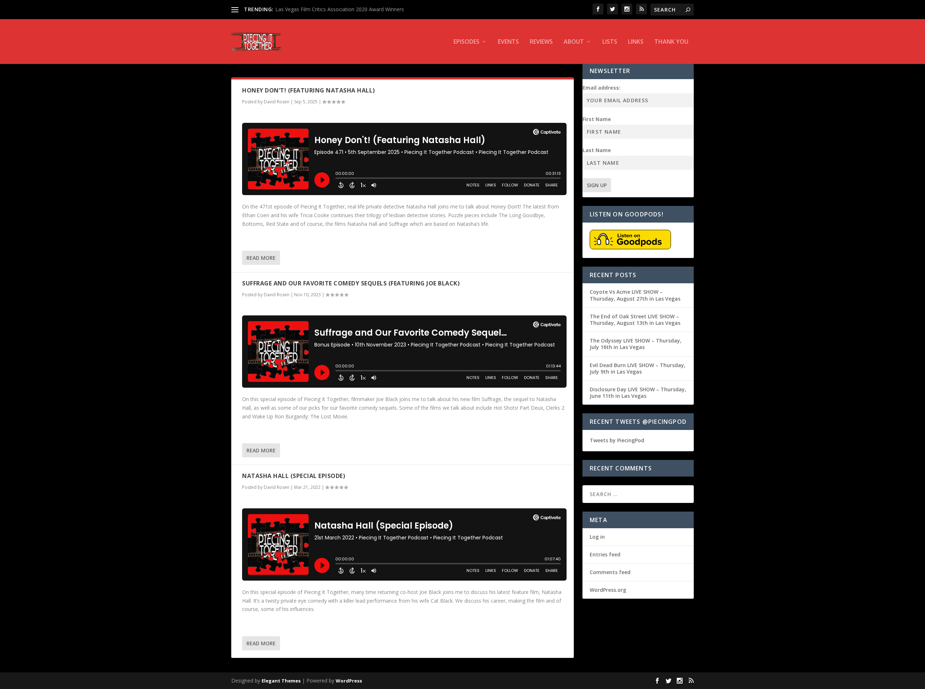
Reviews (541, 42)
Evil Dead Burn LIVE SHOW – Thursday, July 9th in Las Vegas (637, 368)
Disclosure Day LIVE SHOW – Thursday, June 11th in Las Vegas (638, 392)
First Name (596, 119)
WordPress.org (608, 589)
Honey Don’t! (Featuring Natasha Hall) (308, 90)
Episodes (466, 42)
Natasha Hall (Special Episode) (293, 476)
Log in (597, 536)
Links (636, 42)
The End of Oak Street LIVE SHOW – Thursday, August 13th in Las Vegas (635, 319)
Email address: (601, 87)
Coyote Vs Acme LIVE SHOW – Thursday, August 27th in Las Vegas (635, 295)
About (574, 42)
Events (508, 42)
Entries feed (605, 554)
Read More (261, 257)
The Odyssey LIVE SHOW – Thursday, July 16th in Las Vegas (635, 343)
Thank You (671, 42)
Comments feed (610, 572)
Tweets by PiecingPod (617, 440)
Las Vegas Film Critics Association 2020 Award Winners (339, 9)
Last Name (596, 150)
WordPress (349, 680)
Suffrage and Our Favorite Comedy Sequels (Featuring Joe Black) (351, 283)
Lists (609, 42)
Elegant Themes (281, 680)
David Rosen (276, 102)
